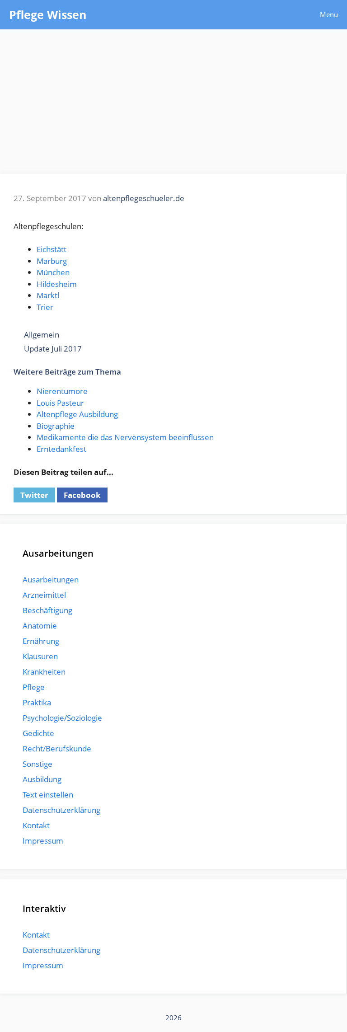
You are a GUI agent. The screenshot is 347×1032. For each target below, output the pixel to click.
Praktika (37, 702)
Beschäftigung (47, 610)
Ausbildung (42, 779)
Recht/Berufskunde (57, 748)
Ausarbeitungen (51, 579)
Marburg (52, 261)
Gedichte (38, 733)
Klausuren (40, 656)
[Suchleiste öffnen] (285, 14)
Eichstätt (51, 249)
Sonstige (37, 764)
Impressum (43, 840)
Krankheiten (44, 671)
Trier (45, 307)
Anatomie (40, 625)
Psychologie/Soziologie (62, 718)
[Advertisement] (173, 97)
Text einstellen (48, 794)
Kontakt (36, 825)
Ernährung (41, 641)
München (53, 272)
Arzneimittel (44, 595)
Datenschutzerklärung (61, 810)
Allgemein (41, 334)
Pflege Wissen (47, 14)
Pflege (34, 687)
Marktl (48, 295)
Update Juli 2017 (53, 348)
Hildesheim (57, 284)
